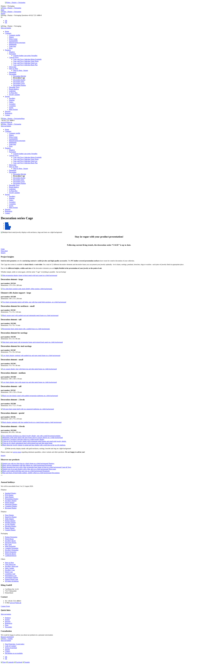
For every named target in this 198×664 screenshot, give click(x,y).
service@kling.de (6, 122)
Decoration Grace (19, 83)
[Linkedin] (10, 662)
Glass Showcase (10, 564)
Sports (11, 107)
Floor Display (9, 515)
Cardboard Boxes (10, 555)
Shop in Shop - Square (20, 70)
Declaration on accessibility (14, 653)
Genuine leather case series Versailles (25, 55)
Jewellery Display (11, 501)
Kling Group (13, 39)
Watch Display (10, 502)
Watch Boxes (9, 539)
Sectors (7, 96)
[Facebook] (18, 662)
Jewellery (12, 98)
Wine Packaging (10, 546)
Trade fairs (12, 46)
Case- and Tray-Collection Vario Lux (25, 63)
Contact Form (5, 606)
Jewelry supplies (14, 94)
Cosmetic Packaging (11, 548)
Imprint (7, 649)
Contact (7, 115)
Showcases (12, 67)
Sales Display (9, 497)
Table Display (9, 519)
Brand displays (14, 89)
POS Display (9, 495)
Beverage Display (11, 508)
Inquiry (3, 253)
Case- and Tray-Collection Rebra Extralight (27, 59)
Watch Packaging (10, 552)
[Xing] (3, 662)
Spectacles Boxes (10, 542)
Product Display (10, 521)
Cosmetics (12, 106)
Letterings (12, 91)
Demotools (12, 72)
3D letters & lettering (12, 581)
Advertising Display (11, 577)
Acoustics (12, 104)
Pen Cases (8, 544)
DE (6, 21)
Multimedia (12, 44)
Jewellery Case (10, 570)
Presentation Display (11, 499)
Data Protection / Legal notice (14, 644)
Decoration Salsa (18, 81)
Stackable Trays (14, 87)
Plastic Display (10, 528)
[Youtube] (26, 662)
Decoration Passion (19, 85)
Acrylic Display (10, 524)
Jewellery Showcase (11, 566)
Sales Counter (9, 568)
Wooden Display (10, 522)
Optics (11, 102)
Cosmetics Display (11, 506)
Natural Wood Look (11, 579)
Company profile (14, 35)
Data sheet (4, 251)
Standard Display (10, 493)
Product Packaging (11, 537)
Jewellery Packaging (11, 550)
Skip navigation (6, 28)
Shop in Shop (13, 68)
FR (6, 22)
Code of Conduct (10, 646)
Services (7, 111)
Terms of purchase (11, 648)
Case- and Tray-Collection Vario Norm (25, 61)
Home (7, 31)
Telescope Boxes (10, 554)
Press (10, 48)
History (11, 37)
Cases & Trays (14, 57)
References (8, 113)
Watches (12, 100)
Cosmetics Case (10, 574)
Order (3, 249)
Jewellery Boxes (10, 541)
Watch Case (9, 572)
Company (8, 33)
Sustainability (13, 41)
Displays (12, 52)
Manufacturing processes (17, 42)
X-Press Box (13, 93)
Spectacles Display (11, 504)
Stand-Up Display (11, 517)
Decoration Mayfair (19, 76)
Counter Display (10, 530)
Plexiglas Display (10, 526)
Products (8, 50)
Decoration (12, 74)
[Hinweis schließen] (1, 475)
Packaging (12, 54)
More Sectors (13, 109)
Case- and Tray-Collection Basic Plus (25, 65)
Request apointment (7, 637)
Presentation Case (10, 575)
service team (17, 452)
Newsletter (8, 627)
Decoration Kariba (19, 80)
